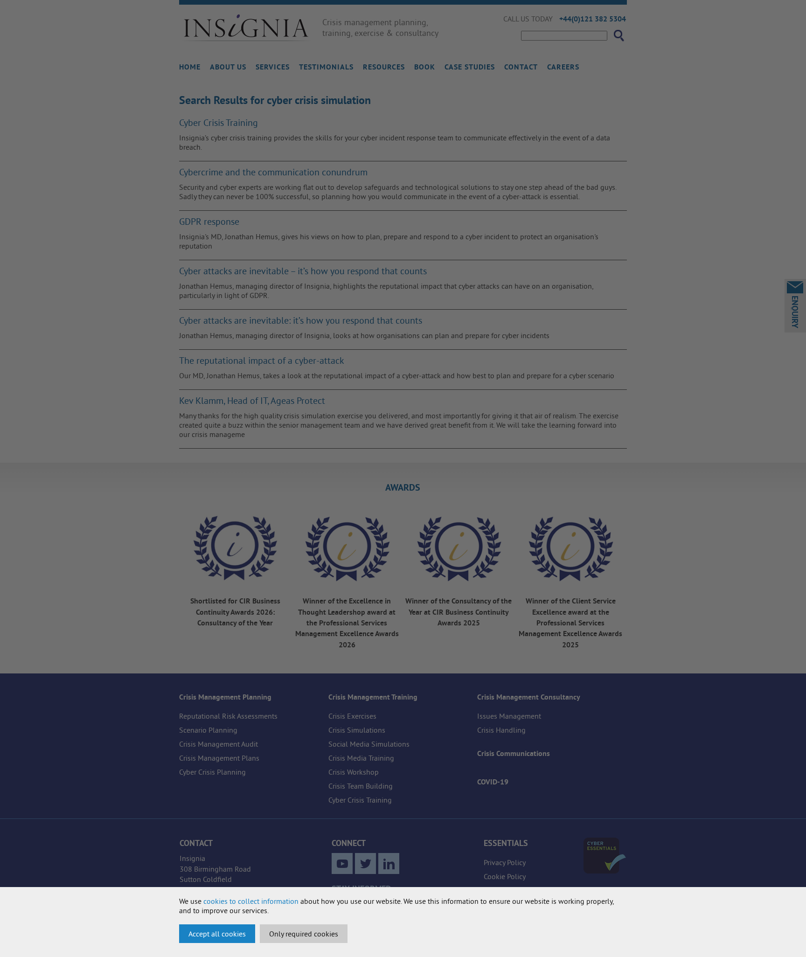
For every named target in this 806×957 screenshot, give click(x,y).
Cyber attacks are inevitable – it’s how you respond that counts (303, 271)
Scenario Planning (208, 730)
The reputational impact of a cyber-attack (261, 360)
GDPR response (209, 221)
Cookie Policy (505, 876)
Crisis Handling (501, 730)
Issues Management (509, 716)
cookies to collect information (251, 901)
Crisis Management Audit (218, 744)
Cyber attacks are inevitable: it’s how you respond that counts (300, 320)
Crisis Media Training (361, 758)
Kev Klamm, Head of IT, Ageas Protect (252, 400)
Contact (521, 67)
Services (273, 67)
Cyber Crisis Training (218, 122)
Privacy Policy (505, 862)
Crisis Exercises (352, 716)
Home (190, 67)
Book (424, 67)
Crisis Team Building (360, 786)
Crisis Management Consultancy (528, 697)
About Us (228, 67)
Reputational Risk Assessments (228, 716)
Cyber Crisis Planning (212, 772)
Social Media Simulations (369, 744)
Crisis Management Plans (219, 758)
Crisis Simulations (356, 730)
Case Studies (470, 67)
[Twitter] (365, 863)
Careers (563, 67)
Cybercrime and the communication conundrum (273, 172)
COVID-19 (492, 782)
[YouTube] (342, 863)
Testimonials (326, 67)
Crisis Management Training (372, 697)
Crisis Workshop (353, 772)
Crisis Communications (513, 753)
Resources (384, 67)
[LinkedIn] (388, 863)
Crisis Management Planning (225, 697)
